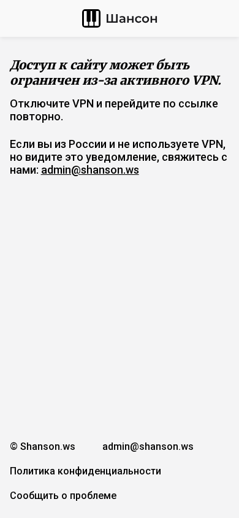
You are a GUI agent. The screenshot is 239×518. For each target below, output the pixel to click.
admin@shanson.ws (90, 169)
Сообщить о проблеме (63, 495)
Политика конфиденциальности (85, 471)
